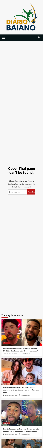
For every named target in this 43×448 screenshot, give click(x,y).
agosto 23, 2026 (25, 354)
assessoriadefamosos (11, 354)
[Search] (39, 37)
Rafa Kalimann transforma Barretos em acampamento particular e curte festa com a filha (21, 390)
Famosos (7, 343)
